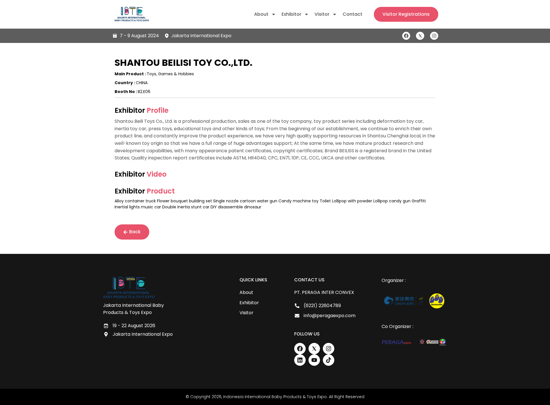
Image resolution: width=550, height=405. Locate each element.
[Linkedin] (300, 360)
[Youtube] (314, 360)
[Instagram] (434, 36)
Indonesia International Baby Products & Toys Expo (275, 397)
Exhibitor (291, 14)
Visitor (322, 14)
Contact (352, 14)
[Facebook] (406, 36)
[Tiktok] (328, 360)
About (261, 14)
